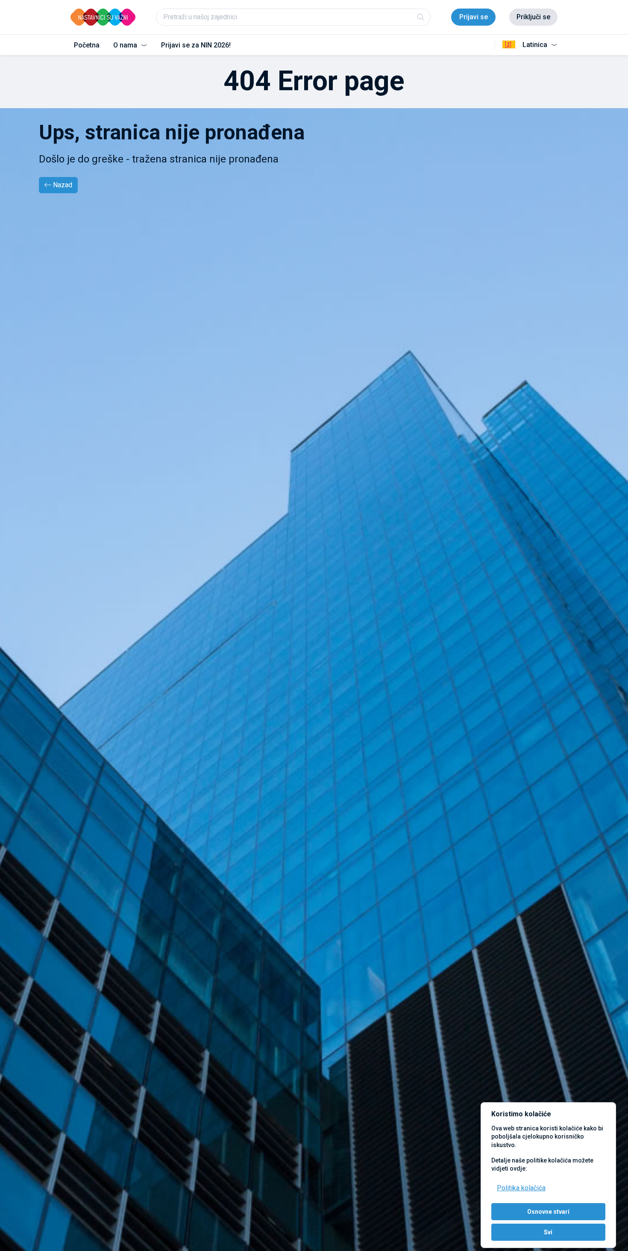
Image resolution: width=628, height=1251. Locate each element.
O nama (126, 45)
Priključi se (533, 17)
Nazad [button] (62, 185)
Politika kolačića (521, 1188)
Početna (87, 45)
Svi (548, 1232)
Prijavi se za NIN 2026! (196, 45)
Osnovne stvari (548, 1211)
